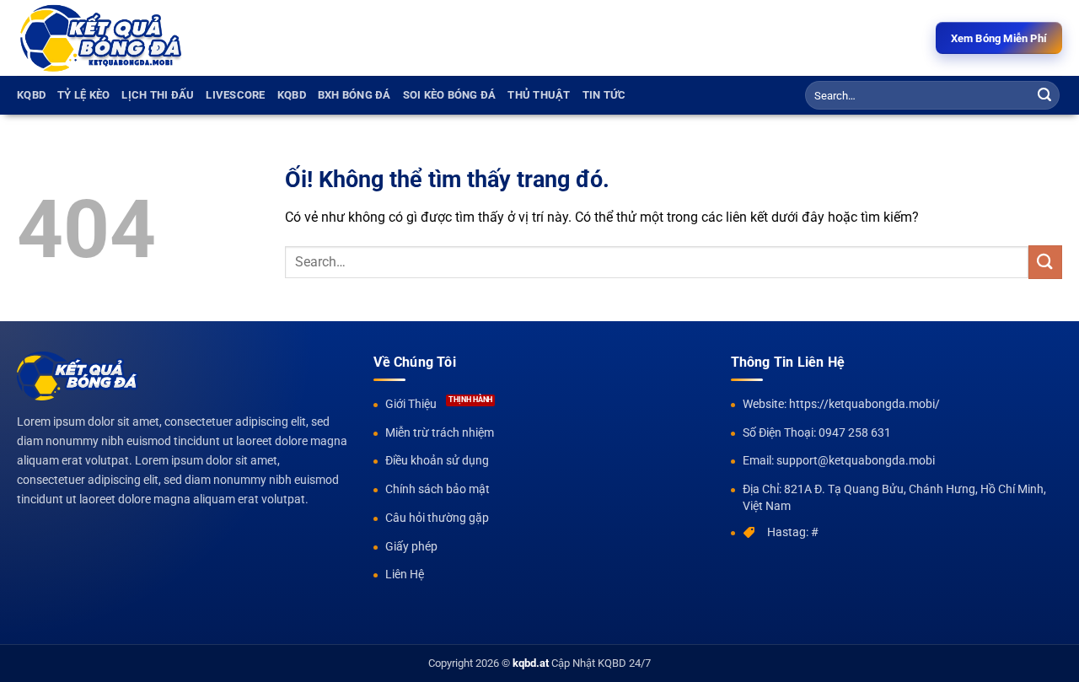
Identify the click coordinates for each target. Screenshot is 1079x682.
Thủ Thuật (538, 95)
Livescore (235, 95)
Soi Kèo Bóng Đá (450, 95)
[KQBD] (101, 38)
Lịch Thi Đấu (157, 95)
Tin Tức (604, 95)
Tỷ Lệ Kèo (83, 95)
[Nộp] (1044, 95)
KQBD (31, 95)
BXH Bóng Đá (354, 95)
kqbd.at (531, 663)
